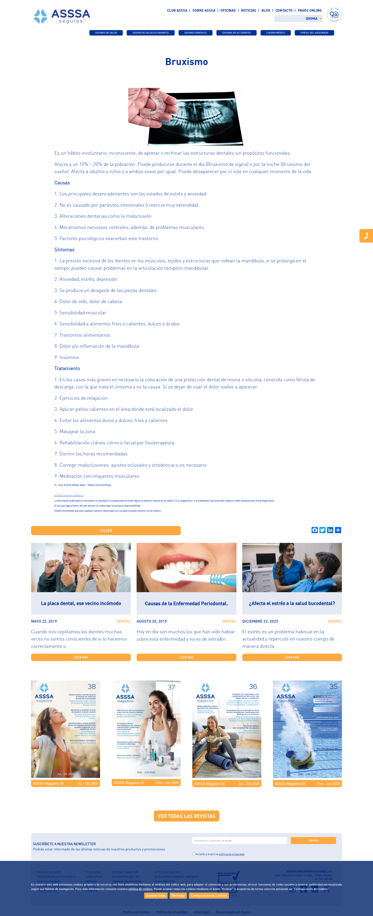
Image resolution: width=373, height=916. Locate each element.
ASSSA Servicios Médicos (69, 495)
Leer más (81, 657)
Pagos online (310, 10)
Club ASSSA (177, 10)
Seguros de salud (106, 32)
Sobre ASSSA (204, 10)
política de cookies (140, 888)
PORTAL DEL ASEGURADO (314, 32)
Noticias (248, 10)
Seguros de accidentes (236, 32)
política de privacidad (231, 854)
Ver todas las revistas (186, 816)
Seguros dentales (195, 32)
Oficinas (228, 10)
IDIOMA (311, 18)
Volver (106, 530)
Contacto (284, 10)
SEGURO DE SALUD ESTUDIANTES (150, 32)
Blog (265, 10)
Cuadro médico (275, 32)
